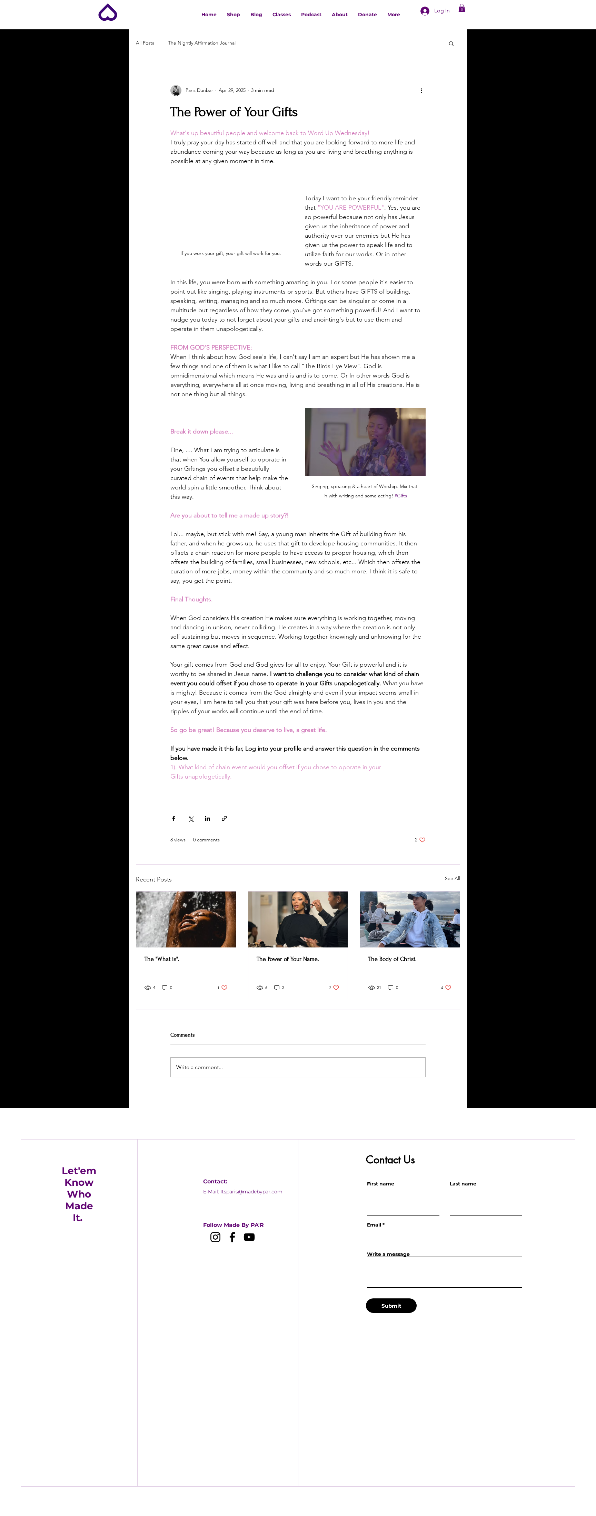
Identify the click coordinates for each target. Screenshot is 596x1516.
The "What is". (162, 959)
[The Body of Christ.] (410, 919)
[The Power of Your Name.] (298, 919)
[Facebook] (232, 1237)
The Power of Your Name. (288, 959)
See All (452, 878)
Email (374, 1224)
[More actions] (421, 90)
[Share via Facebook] (173, 818)
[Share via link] (224, 818)
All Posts (145, 43)
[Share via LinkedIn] (207, 818)
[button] (461, 8)
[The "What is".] (186, 919)
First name (380, 1183)
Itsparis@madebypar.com (251, 1192)
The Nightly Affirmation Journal (202, 43)
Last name (463, 1183)
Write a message (388, 1254)
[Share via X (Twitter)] (190, 818)
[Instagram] (215, 1237)
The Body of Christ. (392, 959)
